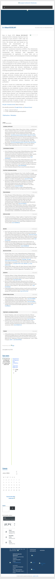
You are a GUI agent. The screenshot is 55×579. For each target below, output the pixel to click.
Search (3, 505)
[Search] (12, 508)
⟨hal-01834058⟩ (25, 246)
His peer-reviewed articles (8, 104)
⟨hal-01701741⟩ (24, 291)
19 (9, 487)
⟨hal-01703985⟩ (32, 301)
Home (41, 27)
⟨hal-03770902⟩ (19, 186)
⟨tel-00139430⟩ (18, 339)
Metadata (13, 115)
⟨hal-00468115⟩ (18, 325)
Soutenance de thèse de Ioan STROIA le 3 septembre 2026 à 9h (16, 363)
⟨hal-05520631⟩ (31, 319)
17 (3, 487)
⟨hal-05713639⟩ (32, 135)
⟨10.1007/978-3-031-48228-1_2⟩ (21, 263)
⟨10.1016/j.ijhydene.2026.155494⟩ (19, 142)
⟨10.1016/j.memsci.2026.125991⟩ (19, 135)
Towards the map (17, 562)
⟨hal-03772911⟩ (33, 234)
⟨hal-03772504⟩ (29, 178)
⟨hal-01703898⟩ (32, 298)
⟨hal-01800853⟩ (16, 222)
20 (11, 487)
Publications (6, 115)
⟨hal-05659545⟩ (32, 142)
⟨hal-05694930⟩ (22, 165)
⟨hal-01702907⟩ (22, 203)
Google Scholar (18, 107)
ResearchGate (28, 107)
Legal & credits (35, 576)
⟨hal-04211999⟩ (17, 279)
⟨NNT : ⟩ (11, 339)
